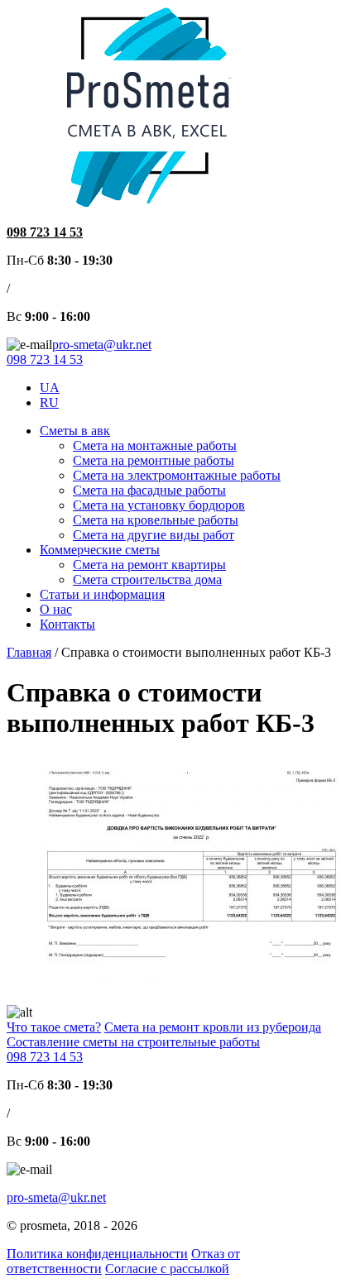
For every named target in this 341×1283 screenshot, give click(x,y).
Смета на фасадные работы (149, 490)
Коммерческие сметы (100, 550)
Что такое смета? (54, 1027)
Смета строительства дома (147, 579)
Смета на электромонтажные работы (177, 475)
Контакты (67, 624)
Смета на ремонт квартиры (149, 565)
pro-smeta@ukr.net (101, 345)
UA (50, 388)
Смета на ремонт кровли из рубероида (212, 1027)
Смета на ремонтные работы (153, 460)
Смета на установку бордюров (159, 505)
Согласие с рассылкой (167, 1268)
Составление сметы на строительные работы (133, 1042)
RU (49, 402)
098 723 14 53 (45, 232)
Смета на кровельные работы (155, 520)
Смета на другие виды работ (153, 535)
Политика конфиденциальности (97, 1254)
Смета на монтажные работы (155, 445)
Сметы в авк (75, 431)
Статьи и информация (102, 594)
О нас (56, 609)
